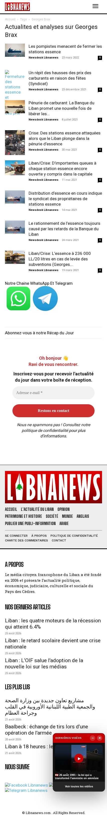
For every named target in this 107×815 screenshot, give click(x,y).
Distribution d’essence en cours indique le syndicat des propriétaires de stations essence (65, 199)
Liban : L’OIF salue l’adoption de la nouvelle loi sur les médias (44, 663)
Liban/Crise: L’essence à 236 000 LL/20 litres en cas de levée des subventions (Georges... (60, 259)
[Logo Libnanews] (17, 6)
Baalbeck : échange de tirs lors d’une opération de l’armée (46, 730)
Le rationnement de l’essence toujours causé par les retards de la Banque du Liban (64, 229)
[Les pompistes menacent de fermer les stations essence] (15, 50)
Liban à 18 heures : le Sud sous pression (51, 747)
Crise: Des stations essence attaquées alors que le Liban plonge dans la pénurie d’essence (65, 138)
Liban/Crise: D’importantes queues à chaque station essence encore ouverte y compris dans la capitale (62, 168)
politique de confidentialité (45, 430)
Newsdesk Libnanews (43, 57)
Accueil (10, 19)
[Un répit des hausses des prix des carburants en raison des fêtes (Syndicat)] (15, 93)
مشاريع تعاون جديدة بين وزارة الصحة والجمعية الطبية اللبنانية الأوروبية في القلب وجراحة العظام (50, 707)
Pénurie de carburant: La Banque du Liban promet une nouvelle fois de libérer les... (61, 108)
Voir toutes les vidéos (79, 786)
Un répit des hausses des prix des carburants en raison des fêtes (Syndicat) (60, 78)
